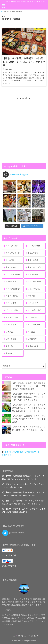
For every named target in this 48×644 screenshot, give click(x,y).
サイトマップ (33, 636)
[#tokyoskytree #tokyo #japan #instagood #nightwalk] (9, 215)
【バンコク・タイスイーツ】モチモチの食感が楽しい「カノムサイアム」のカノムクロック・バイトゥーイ (28, 407)
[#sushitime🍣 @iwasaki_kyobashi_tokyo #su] (9, 186)
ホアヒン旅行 (33, 303)
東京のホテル (33, 346)
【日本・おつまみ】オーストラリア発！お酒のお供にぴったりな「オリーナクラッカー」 (23, 502)
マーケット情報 (34, 245)
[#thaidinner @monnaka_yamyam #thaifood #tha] (9, 200)
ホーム (12, 636)
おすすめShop (11, 267)
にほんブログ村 (9, 555)
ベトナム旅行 (11, 324)
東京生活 (9, 346)
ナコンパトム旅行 (35, 310)
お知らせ (9, 353)
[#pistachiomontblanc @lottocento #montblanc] (24, 200)
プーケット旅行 (12, 310)
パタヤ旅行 (32, 296)
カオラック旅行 (12, 296)
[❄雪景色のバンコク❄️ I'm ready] (24, 215)
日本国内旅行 (33, 339)
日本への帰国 (11, 339)
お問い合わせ (21, 636)
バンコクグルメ (12, 245)
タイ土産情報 (33, 253)
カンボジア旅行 (34, 324)
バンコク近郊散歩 (13, 288)
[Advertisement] (24, 130)
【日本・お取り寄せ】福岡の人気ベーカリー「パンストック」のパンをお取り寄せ (23, 494)
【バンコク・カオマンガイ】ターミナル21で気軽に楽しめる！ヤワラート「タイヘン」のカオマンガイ (28, 396)
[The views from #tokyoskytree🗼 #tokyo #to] (38, 200)
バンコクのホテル (35, 281)
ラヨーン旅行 (11, 303)
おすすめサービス (35, 267)
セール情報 (10, 260)
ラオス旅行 (10, 331)
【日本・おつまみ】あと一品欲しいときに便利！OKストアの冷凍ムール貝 (28, 428)
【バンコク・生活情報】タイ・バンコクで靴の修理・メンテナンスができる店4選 (29, 418)
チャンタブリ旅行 (13, 317)
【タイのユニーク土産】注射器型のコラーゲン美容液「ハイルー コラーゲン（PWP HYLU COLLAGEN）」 (29, 385)
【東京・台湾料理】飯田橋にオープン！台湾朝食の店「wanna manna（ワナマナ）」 (23, 478)
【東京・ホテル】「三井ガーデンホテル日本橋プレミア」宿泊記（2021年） (23, 510)
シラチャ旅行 (33, 317)
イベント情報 (33, 274)
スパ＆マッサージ (13, 253)
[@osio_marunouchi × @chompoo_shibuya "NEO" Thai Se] (24, 186)
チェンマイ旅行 (34, 288)
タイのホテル (11, 281)
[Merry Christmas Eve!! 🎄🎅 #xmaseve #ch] (38, 186)
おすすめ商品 (33, 260)
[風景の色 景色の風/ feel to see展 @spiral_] (38, 215)
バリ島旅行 (32, 331)
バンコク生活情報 (13, 274)
